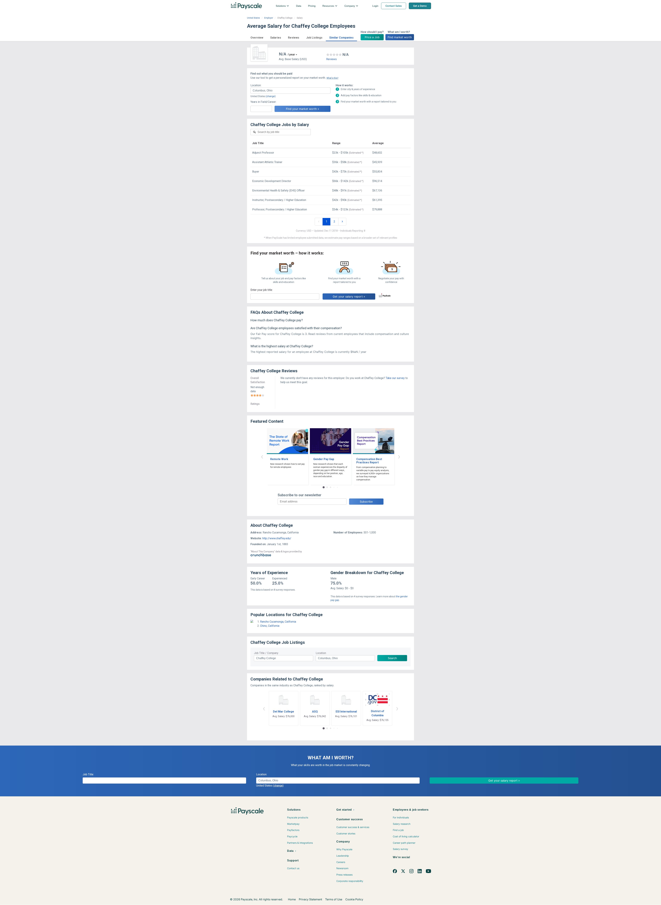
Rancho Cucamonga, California (278, 621)
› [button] (399, 456)
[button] (257, 37)
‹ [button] (262, 456)
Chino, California (269, 625)
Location (321, 653)
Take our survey (395, 378)
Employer (268, 18)
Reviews (331, 59)
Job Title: (88, 774)
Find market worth (400, 37)
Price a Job (372, 37)
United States (253, 18)
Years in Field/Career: (263, 101)
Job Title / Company (266, 653)
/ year (291, 54)
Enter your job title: (261, 290)
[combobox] (290, 90)
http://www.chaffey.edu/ (276, 538)
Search (392, 658)
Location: (255, 85)
